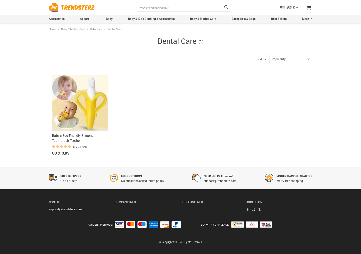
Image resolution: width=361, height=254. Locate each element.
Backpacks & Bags (243, 19)
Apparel (85, 19)
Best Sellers (279, 19)
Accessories (57, 19)
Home (52, 29)
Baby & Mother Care (203, 19)
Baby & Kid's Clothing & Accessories (151, 19)
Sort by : (262, 59)
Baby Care (96, 29)
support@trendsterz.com (65, 209)
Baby (109, 19)
